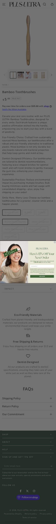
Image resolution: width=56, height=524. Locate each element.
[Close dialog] (55, 242)
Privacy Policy (52, 272)
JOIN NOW (42, 276)
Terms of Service (42, 273)
